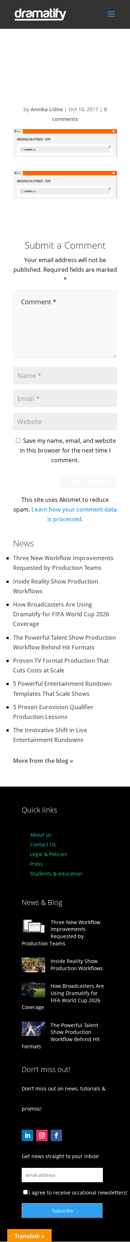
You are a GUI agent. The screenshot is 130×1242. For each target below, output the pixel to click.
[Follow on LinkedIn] (27, 1135)
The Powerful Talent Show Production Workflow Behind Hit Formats (61, 1036)
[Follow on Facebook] (56, 1135)
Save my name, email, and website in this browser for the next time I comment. (68, 450)
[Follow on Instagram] (42, 1135)
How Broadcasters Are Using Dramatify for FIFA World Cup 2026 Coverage (61, 614)
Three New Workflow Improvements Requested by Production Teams (61, 933)
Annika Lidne (47, 109)
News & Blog (42, 902)
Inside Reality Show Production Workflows (77, 965)
